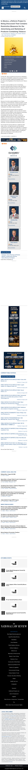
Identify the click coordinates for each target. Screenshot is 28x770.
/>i (17, 71)
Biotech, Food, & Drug (14, 656)
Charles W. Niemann (13, 488)
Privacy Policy (13, 715)
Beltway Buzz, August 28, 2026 (8, 474)
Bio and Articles (11, 179)
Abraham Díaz (14, 220)
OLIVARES (13, 35)
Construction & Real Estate (14, 661)
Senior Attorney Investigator (8, 257)
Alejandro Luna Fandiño (16, 33)
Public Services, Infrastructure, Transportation (14, 699)
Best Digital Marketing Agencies (14, 634)
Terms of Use (6, 715)
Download (15, 71)
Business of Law (14, 659)
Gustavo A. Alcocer (13, 517)
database (7, 718)
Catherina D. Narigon (13, 501)
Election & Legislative (14, 667)
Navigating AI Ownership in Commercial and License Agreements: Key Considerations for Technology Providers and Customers (13, 494)
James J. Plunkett (5, 475)
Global (5, 65)
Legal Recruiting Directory (14, 636)
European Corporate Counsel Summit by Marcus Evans (16, 613)
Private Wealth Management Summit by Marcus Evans (15, 571)
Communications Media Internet (10, 60)
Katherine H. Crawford (6, 496)
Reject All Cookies (15, 6)
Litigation (14, 696)
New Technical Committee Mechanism (10, 521)
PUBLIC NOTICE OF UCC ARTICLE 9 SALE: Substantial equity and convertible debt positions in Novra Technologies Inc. (13, 397)
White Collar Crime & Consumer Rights (14, 704)
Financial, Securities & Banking (14, 675)
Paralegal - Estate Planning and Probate (11, 254)
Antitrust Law (14, 650)
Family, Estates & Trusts (14, 673)
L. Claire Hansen (5, 501)
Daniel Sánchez (12, 510)
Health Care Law (14, 681)
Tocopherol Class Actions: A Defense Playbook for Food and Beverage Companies (13, 486)
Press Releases (14, 642)
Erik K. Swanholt (5, 488)
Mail (13, 71)
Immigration (14, 684)
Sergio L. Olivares (5, 510)
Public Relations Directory (14, 645)
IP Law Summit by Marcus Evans (14, 599)
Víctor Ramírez (7, 35)
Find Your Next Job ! (5, 252)
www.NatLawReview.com (9, 719)
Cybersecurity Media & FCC (14, 664)
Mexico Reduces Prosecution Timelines (10, 532)
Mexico (5, 67)
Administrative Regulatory (9, 59)
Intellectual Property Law (14, 691)
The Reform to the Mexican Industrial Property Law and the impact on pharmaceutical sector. (14, 515)
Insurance (14, 688)
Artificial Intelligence (14, 648)
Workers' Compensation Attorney (9, 256)
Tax (14, 702)
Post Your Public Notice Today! (8, 376)
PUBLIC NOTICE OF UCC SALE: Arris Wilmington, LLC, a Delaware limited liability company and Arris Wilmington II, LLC (14, 444)
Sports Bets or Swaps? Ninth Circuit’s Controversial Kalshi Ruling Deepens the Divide (13, 480)
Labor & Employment (14, 693)
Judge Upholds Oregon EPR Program (10, 500)
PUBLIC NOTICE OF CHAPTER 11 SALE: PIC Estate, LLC (14, 433)
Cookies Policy (4, 3)
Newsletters (14, 639)
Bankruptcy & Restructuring (14, 653)
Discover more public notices (7, 449)
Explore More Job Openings (6, 259)
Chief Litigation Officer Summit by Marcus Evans (16, 585)
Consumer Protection (8, 62)
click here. (11, 761)
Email (11, 174)
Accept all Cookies (6, 6)
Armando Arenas (6, 33)
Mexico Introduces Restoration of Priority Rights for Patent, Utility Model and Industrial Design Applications (14, 526)
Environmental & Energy (14, 670)
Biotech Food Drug (7, 64)
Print (10, 71)
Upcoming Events (6, 558)
